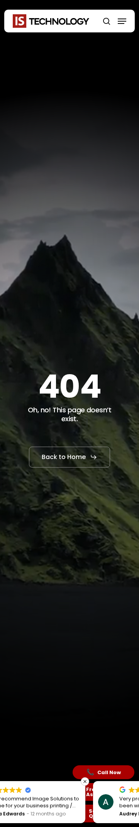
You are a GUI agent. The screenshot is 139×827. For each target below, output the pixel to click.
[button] (122, 21)
